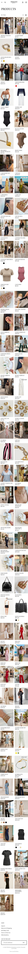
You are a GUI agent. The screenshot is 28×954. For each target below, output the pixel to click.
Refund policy (5, 935)
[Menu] (2, 2)
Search (3, 926)
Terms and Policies (14, 951)
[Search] (5, 2)
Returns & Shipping (6, 928)
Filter (4, 15)
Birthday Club (5, 930)
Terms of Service (5, 932)
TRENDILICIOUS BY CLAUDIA (13, 947)
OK (23, 942)
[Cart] (26, 2)
